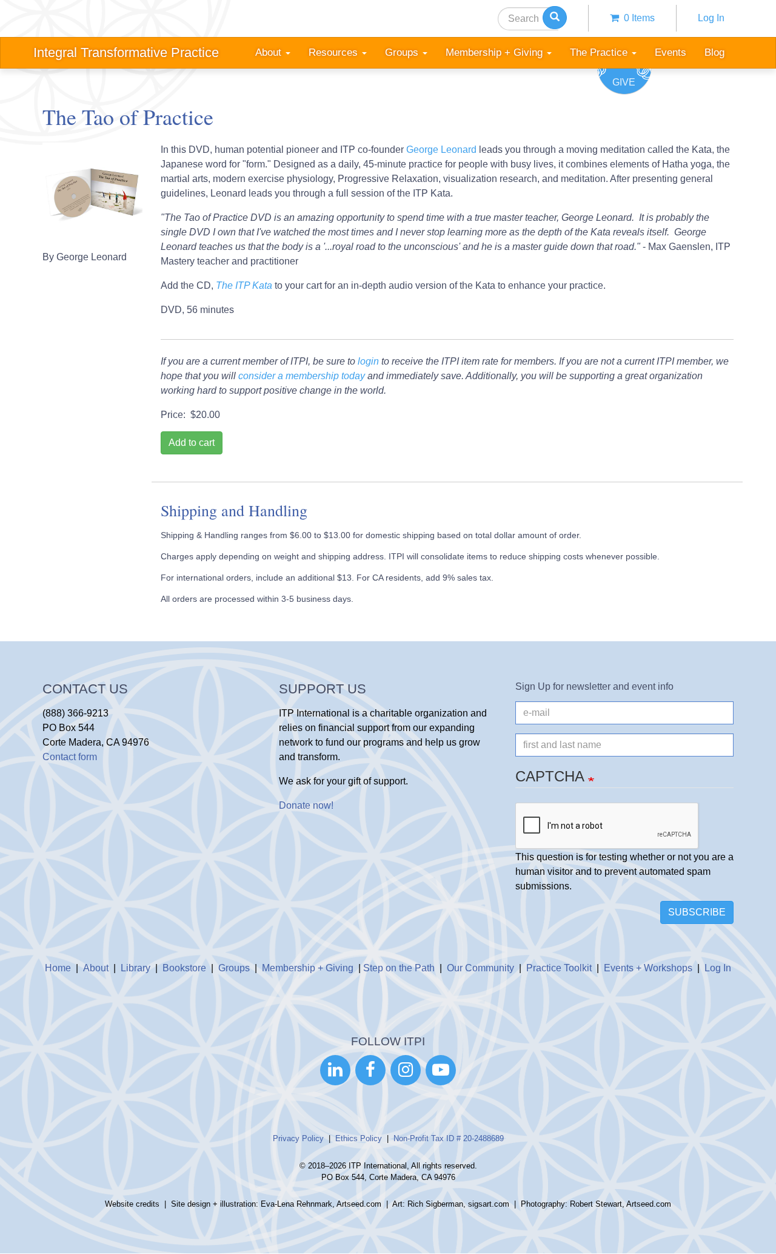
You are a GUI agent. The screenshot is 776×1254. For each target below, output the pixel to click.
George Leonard (441, 149)
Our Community (480, 968)
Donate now (305, 805)
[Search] (555, 17)
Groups (234, 968)
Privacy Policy (298, 1138)
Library (135, 968)
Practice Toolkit (559, 968)
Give (623, 82)
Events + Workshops (648, 968)
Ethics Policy (358, 1138)
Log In (711, 18)
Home (58, 968)
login (368, 361)
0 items (637, 18)
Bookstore (184, 968)
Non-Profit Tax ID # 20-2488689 (448, 1138)
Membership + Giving (307, 968)
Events (670, 52)
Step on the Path (399, 968)
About (96, 968)
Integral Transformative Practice (126, 52)
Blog (714, 52)
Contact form (69, 757)
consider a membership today (301, 376)
